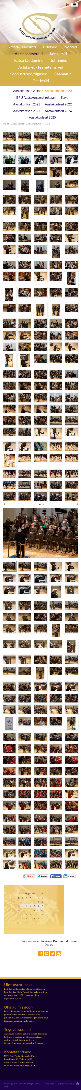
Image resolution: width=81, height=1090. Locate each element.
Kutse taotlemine (28, 61)
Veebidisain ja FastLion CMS (57, 1084)
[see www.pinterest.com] (46, 953)
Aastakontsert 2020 (58, 91)
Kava (64, 97)
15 (38, 910)
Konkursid (58, 54)
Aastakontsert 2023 (26, 111)
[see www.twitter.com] (52, 953)
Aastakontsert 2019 (26, 91)
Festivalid (41, 81)
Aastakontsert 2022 (58, 104)
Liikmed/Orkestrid (20, 47)
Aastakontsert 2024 (58, 111)
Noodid (70, 47)
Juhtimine (59, 61)
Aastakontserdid (29, 54)
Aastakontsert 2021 (26, 104)
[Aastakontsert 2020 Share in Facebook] (56, 876)
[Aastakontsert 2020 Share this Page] (69, 876)
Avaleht (6, 124)
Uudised (50, 47)
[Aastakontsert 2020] (37, 25)
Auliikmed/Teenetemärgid (40, 67)
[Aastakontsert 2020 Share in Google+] (29, 876)
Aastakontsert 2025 (42, 117)
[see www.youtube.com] (58, 953)
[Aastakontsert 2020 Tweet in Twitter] (42, 876)
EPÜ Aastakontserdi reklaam (36, 97)
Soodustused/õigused (28, 74)
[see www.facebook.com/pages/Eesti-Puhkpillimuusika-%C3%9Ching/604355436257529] (40, 953)
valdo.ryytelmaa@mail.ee (25, 1065)
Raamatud (63, 74)
